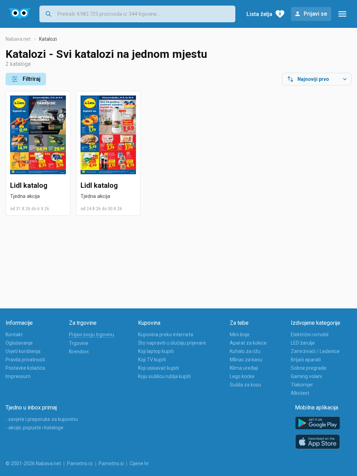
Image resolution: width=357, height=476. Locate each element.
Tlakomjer (302, 384)
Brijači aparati (306, 359)
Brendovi (79, 351)
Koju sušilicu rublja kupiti (164, 376)
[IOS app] (317, 442)
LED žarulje (303, 343)
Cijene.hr (139, 463)
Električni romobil (309, 334)
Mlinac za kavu (246, 359)
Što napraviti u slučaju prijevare (172, 343)
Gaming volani (306, 376)
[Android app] (317, 423)
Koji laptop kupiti (156, 351)
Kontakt (14, 334)
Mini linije (240, 334)
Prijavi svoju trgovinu (91, 334)
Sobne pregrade (308, 368)
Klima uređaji (244, 368)
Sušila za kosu (245, 384)
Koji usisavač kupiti (158, 368)
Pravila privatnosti (25, 359)
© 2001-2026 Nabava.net (33, 463)
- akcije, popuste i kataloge (34, 427)
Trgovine (78, 343)
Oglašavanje (19, 343)
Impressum (18, 376)
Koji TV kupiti (152, 359)
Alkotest (300, 393)
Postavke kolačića (25, 368)
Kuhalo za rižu (245, 351)
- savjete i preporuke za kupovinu (42, 419)
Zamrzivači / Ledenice (315, 351)
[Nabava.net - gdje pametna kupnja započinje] (19, 14)
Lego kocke (242, 376)
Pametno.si (111, 463)
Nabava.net (18, 39)
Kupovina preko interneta (165, 334)
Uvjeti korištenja (23, 351)
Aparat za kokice (248, 343)
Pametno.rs (80, 463)
